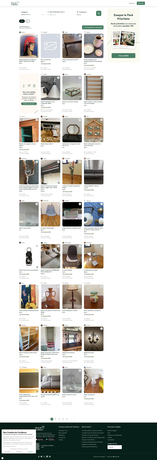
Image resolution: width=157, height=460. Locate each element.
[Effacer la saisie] (71, 15)
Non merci (7, 451)
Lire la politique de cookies (9, 446)
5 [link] (66, 419)
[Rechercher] (98, 13)
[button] (2, 458)
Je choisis (19, 451)
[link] (74, 419)
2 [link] (55, 419)
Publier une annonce (29, 103)
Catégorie (24, 12)
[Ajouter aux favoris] (36, 35)
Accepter (30, 451)
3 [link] (59, 419)
